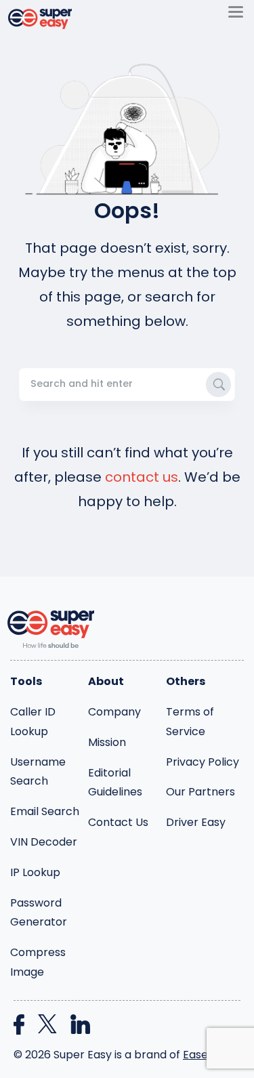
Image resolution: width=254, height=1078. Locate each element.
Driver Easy (196, 822)
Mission (107, 742)
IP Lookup (35, 872)
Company (114, 712)
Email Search (44, 811)
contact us (141, 477)
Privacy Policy (202, 762)
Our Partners (200, 792)
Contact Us (118, 822)
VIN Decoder (43, 842)
